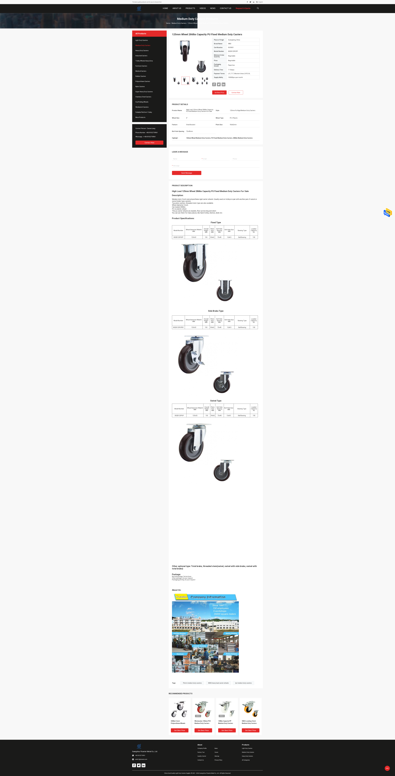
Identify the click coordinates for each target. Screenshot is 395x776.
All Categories (246, 760)
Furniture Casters (141, 66)
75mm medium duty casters (192, 683)
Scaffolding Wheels (141, 102)
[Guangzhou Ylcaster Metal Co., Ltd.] (138, 8)
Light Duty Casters (141, 40)
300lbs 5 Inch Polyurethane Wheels (178, 722)
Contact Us (201, 760)
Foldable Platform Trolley (143, 112)
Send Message (186, 173)
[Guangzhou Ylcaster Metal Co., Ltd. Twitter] (250, 2)
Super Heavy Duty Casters (144, 91)
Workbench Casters (142, 107)
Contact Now (149, 143)
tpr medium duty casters (243, 683)
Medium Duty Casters (179, 23)
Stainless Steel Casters (143, 97)
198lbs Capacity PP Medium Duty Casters (225, 722)
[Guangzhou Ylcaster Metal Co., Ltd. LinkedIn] (253, 2)
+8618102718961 (152, 132)
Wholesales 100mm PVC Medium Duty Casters (203, 722)
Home (168, 23)
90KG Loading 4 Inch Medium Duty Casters (249, 722)
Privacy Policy (218, 760)
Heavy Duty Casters (142, 50)
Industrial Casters (141, 56)
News (216, 748)
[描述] (258, 8)
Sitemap (217, 756)
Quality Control (202, 756)
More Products (140, 117)
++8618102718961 (149, 136)
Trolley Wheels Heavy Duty (144, 61)
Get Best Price (219, 92)
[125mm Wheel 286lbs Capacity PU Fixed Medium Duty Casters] (190, 56)
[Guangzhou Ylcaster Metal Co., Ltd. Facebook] (247, 2)
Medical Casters (140, 71)
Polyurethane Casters (142, 81)
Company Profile (202, 748)
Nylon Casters (140, 86)
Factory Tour (201, 752)
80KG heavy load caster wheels (218, 683)
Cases (216, 752)
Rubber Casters (140, 76)
